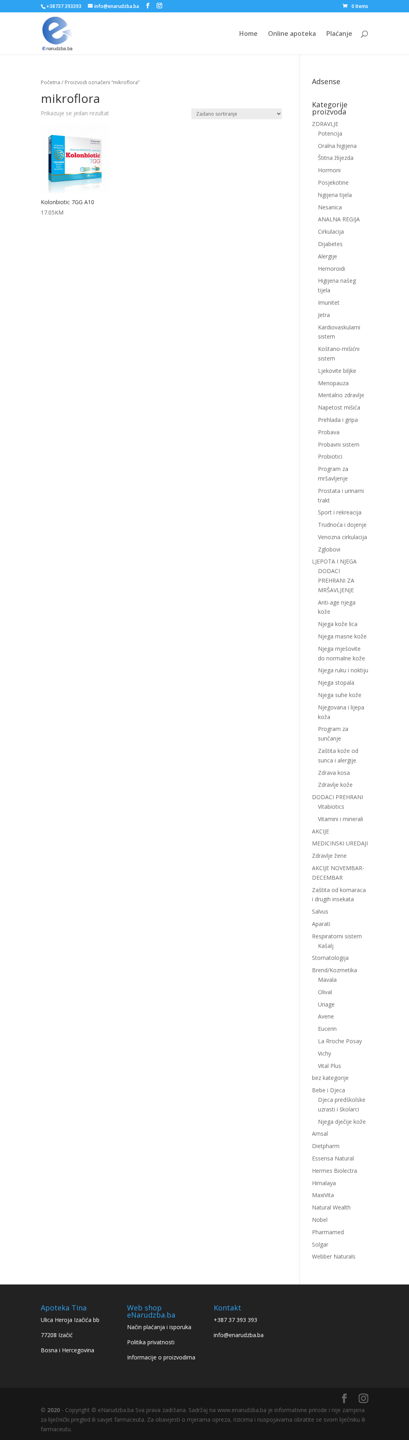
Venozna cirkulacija (342, 537)
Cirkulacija (331, 231)
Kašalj (326, 945)
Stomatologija (330, 957)
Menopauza (333, 383)
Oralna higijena (337, 146)
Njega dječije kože (342, 1121)
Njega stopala (336, 682)
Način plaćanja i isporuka (159, 1327)
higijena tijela (335, 195)
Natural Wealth (331, 1207)
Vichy (324, 1053)
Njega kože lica (337, 624)
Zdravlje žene (329, 855)
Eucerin (327, 1028)
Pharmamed (328, 1232)
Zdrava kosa (334, 772)
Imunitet (329, 302)
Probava (329, 432)
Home (248, 34)
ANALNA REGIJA (339, 219)
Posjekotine (333, 182)
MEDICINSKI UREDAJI (340, 843)
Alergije (327, 256)
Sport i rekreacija (339, 512)
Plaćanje (339, 34)
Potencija (330, 133)
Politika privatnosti (151, 1342)
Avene (326, 1016)
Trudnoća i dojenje (342, 524)
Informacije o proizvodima (161, 1357)
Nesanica (330, 207)
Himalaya (324, 1183)
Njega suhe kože (339, 695)
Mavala (327, 979)
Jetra (324, 315)
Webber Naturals (333, 1256)
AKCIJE (320, 831)
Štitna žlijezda (335, 158)
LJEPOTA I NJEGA (334, 561)
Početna (50, 82)
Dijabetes (330, 244)
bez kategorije (330, 1077)
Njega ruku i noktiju (343, 670)
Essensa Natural (333, 1158)
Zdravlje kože (335, 784)
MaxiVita (323, 1195)
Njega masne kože (342, 636)
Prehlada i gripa (338, 420)
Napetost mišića (339, 407)
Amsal (320, 1133)
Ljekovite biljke (337, 370)
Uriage (326, 1004)
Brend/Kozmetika (334, 970)
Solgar (320, 1244)
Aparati (321, 924)
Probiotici (330, 456)
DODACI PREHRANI (337, 797)
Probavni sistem (338, 444)
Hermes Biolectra (334, 1170)
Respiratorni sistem (337, 936)
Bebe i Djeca (328, 1090)
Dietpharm (326, 1146)
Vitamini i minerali (340, 819)
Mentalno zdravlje (341, 395)
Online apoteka (292, 34)
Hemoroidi (331, 268)
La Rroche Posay (340, 1041)
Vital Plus (329, 1066)
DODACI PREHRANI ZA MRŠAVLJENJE (336, 580)
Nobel (320, 1219)
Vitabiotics (331, 806)
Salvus (320, 911)
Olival (325, 992)
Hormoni (329, 170)
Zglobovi (329, 549)
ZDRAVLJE (325, 124)
